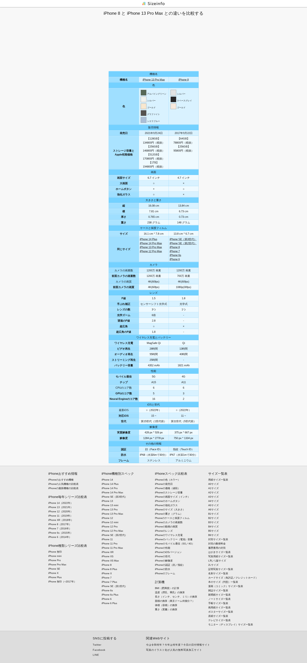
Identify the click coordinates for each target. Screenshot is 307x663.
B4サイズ (213, 526)
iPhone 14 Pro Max (151, 243)
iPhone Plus (55, 577)
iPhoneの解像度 (164, 560)
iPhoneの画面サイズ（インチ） (172, 496)
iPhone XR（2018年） (60, 520)
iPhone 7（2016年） (59, 528)
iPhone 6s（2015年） (60, 532)
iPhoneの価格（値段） (167, 488)
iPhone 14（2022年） (60, 503)
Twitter (97, 644)
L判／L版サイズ (217, 560)
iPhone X (53, 573)
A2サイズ (213, 492)
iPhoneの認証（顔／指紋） (170, 564)
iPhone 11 (107, 539)
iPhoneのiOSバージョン (168, 552)
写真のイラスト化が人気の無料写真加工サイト (174, 649)
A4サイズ (213, 501)
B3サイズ (213, 522)
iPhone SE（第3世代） (183, 239)
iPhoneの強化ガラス (166, 505)
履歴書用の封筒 (217, 547)
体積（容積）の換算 (166, 605)
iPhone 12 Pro (110, 526)
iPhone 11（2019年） (60, 515)
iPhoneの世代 (162, 556)
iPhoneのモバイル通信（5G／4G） (174, 543)
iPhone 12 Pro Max (151, 251)
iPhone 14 (107, 479)
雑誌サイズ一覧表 (218, 590)
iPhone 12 (107, 518)
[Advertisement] (153, 43)
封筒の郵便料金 (217, 543)
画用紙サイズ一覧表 (219, 607)
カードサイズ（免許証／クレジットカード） (233, 577)
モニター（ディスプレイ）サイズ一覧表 (230, 624)
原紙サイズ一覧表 (218, 616)
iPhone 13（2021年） (60, 507)
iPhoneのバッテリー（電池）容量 (174, 539)
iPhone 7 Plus (109, 581)
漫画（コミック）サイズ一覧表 (225, 586)
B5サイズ (213, 530)
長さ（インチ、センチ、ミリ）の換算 (176, 596)
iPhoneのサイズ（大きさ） (170, 509)
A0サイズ (213, 484)
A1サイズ (213, 488)
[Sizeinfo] (153, 3)
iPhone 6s (175, 255)
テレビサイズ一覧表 (219, 620)
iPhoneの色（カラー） (167, 479)
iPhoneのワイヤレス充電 (169, 535)
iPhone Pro (54, 560)
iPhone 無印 (55, 551)
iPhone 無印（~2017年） (62, 581)
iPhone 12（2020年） (60, 511)
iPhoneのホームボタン (167, 501)
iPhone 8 (184, 79)
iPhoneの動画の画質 (166, 526)
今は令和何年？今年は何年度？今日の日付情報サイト (178, 644)
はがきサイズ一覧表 (219, 552)
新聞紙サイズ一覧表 (219, 594)
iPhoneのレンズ (164, 530)
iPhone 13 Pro (110, 509)
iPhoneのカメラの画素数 (169, 522)
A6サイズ (213, 509)
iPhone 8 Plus (109, 569)
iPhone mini (54, 556)
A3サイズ (213, 496)
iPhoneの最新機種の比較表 (63, 488)
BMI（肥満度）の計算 (167, 588)
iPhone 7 (175, 251)
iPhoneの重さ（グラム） (169, 513)
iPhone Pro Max (57, 564)
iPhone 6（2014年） (59, 537)
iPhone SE (54, 568)
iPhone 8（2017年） (59, 524)
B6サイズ (213, 535)
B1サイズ (213, 513)
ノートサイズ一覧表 (219, 599)
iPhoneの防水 (162, 569)
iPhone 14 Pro (110, 488)
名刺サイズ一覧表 (218, 573)
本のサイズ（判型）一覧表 (223, 581)
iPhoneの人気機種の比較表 (63, 484)
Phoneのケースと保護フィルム (172, 518)
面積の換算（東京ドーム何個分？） (175, 600)
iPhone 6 (175, 259)
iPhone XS (107, 556)
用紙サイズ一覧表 (218, 479)
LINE (96, 654)
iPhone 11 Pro (109, 543)
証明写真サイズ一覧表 (220, 569)
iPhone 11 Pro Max (112, 547)
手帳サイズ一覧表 (218, 603)
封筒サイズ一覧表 (218, 539)
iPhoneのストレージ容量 (169, 492)
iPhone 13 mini (110, 505)
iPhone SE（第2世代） (183, 243)
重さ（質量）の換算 (166, 609)
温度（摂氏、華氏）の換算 (170, 592)
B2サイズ (213, 518)
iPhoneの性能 (162, 547)
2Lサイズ (213, 564)
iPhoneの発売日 (164, 484)
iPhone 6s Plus (110, 594)
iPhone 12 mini (110, 522)
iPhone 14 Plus (148, 239)
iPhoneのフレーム (165, 573)
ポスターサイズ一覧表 (220, 611)
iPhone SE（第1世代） (114, 586)
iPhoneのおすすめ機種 (61, 479)
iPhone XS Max (110, 560)
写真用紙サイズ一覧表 (220, 556)
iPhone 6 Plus (109, 603)
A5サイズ (213, 505)
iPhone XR (108, 552)
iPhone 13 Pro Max (154, 79)
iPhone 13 (107, 501)
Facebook (99, 649)
